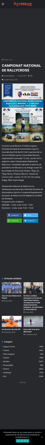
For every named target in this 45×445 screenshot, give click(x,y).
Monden (6, 361)
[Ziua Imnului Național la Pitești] (12, 287)
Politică (6, 369)
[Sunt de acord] (42, 437)
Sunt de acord (22, 441)
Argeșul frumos (9, 347)
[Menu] (3, 5)
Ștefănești (7, 373)
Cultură (6, 350)
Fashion (6, 358)
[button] (14, 215)
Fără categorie (9, 354)
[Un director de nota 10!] (12, 321)
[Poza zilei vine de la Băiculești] (33, 321)
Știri (10, 60)
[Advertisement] (22, 34)
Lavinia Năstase (9, 76)
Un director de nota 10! (11, 329)
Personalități (8, 365)
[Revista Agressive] (22, 4)
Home (5, 60)
